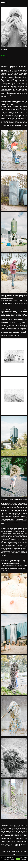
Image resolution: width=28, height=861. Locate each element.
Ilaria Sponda (9, 58)
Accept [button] (18, 859)
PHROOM (4, 3)
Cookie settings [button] (23, 859)
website (2, 54)
